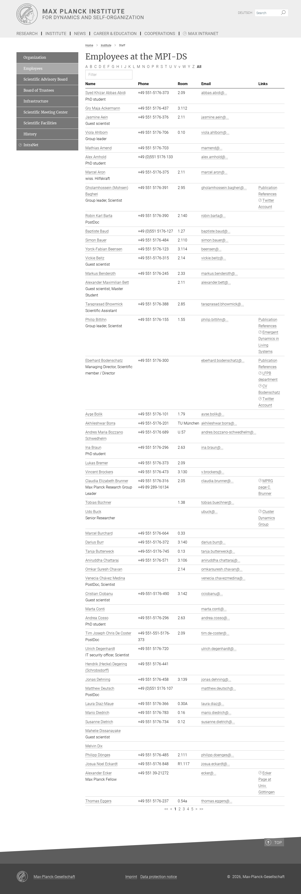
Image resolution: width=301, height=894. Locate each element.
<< (166, 809)
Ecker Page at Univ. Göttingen (266, 783)
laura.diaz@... (212, 703)
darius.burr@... (213, 542)
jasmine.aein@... (215, 117)
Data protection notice (158, 876)
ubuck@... (209, 511)
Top (278, 842)
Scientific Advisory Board (45, 79)
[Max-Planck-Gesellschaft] (25, 876)
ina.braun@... (212, 447)
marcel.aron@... (214, 172)
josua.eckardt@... (215, 764)
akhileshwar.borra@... (219, 423)
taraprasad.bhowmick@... (222, 304)
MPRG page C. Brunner (265, 487)
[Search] (283, 13)
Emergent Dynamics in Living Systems (268, 342)
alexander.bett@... (216, 282)
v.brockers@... (212, 472)
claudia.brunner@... (217, 481)
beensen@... (211, 249)
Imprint (131, 876)
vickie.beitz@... (213, 258)
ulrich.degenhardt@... (219, 648)
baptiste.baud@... (215, 231)
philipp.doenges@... (217, 755)
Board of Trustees (39, 90)
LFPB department (267, 376)
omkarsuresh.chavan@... (221, 569)
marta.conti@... (214, 609)
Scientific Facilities (40, 123)
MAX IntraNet (203, 34)
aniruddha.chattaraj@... (220, 560)
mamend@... (211, 148)
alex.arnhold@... (214, 157)
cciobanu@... (212, 593)
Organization (35, 57)
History (30, 134)
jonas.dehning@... (216, 679)
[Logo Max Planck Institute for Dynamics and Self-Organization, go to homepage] (104, 14)
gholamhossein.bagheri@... (224, 187)
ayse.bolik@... (212, 414)
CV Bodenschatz (269, 389)
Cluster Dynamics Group (266, 518)
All (199, 66)
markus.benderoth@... (219, 273)
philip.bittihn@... (214, 319)
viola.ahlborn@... (215, 132)
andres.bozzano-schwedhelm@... (228, 432)
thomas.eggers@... (216, 801)
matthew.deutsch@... (218, 688)
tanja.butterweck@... (218, 551)
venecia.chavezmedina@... (223, 578)
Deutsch (245, 13)
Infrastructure (36, 101)
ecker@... (208, 773)
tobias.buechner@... (217, 502)
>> (201, 809)
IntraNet (31, 145)
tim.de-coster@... (215, 633)
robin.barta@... (213, 215)
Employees (33, 68)
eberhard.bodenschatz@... (223, 360)
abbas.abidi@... (214, 93)
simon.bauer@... (214, 240)
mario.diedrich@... (216, 712)
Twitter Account (266, 203)
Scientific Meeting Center (46, 112)
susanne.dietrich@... (218, 722)
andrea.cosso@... (215, 618)
